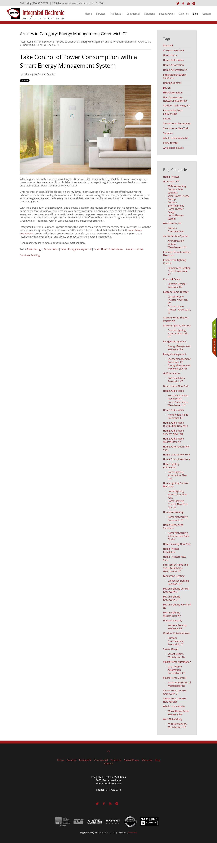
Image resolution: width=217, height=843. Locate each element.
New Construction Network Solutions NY (175, 99)
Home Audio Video (173, 60)
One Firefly (132, 832)
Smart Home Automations (108, 249)
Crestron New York (173, 50)
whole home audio (173, 147)
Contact (206, 13)
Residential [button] (116, 13)
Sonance (168, 133)
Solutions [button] (149, 13)
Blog (195, 13)
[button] (108, 751)
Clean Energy (34, 249)
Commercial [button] (133, 13)
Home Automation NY (175, 69)
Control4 (168, 45)
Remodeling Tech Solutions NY (172, 112)
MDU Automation (173, 92)
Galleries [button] (184, 13)
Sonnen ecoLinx (134, 249)
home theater (170, 143)
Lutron (167, 87)
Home (88, 13)
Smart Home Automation (177, 123)
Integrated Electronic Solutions (174, 76)
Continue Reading (30, 255)
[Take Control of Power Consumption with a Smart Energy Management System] (85, 129)
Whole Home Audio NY (175, 138)
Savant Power (166, 13)
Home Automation (173, 65)
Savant (167, 118)
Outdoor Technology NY (176, 105)
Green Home (51, 249)
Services (100, 13)
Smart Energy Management (76, 249)
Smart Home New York (175, 128)
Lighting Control (172, 82)
